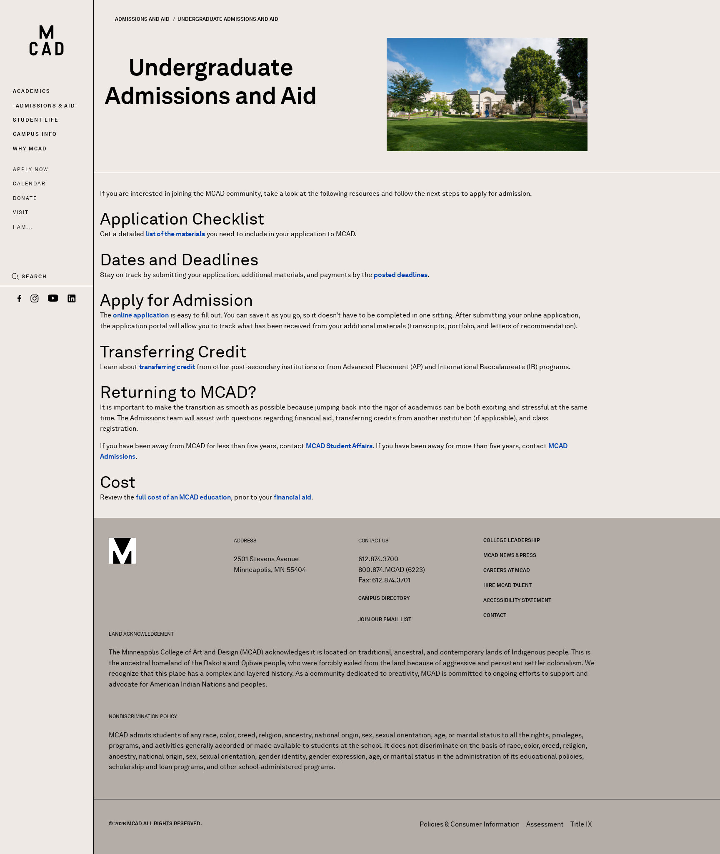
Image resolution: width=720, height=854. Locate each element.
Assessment (545, 824)
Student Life (36, 120)
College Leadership (511, 540)
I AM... (22, 227)
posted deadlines (401, 275)
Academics (31, 91)
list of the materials (175, 234)
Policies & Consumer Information (470, 824)
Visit (20, 212)
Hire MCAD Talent (507, 585)
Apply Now (30, 169)
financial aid (292, 497)
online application (141, 315)
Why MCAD (30, 148)
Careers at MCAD (506, 570)
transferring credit (167, 367)
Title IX (581, 824)
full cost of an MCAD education (183, 497)
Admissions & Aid (45, 105)
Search (34, 276)
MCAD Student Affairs (339, 446)
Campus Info (35, 134)
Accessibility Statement (517, 600)
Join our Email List (384, 619)
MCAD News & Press (509, 555)
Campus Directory (384, 598)
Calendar (29, 183)
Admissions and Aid (142, 19)
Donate (25, 198)
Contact (494, 615)
